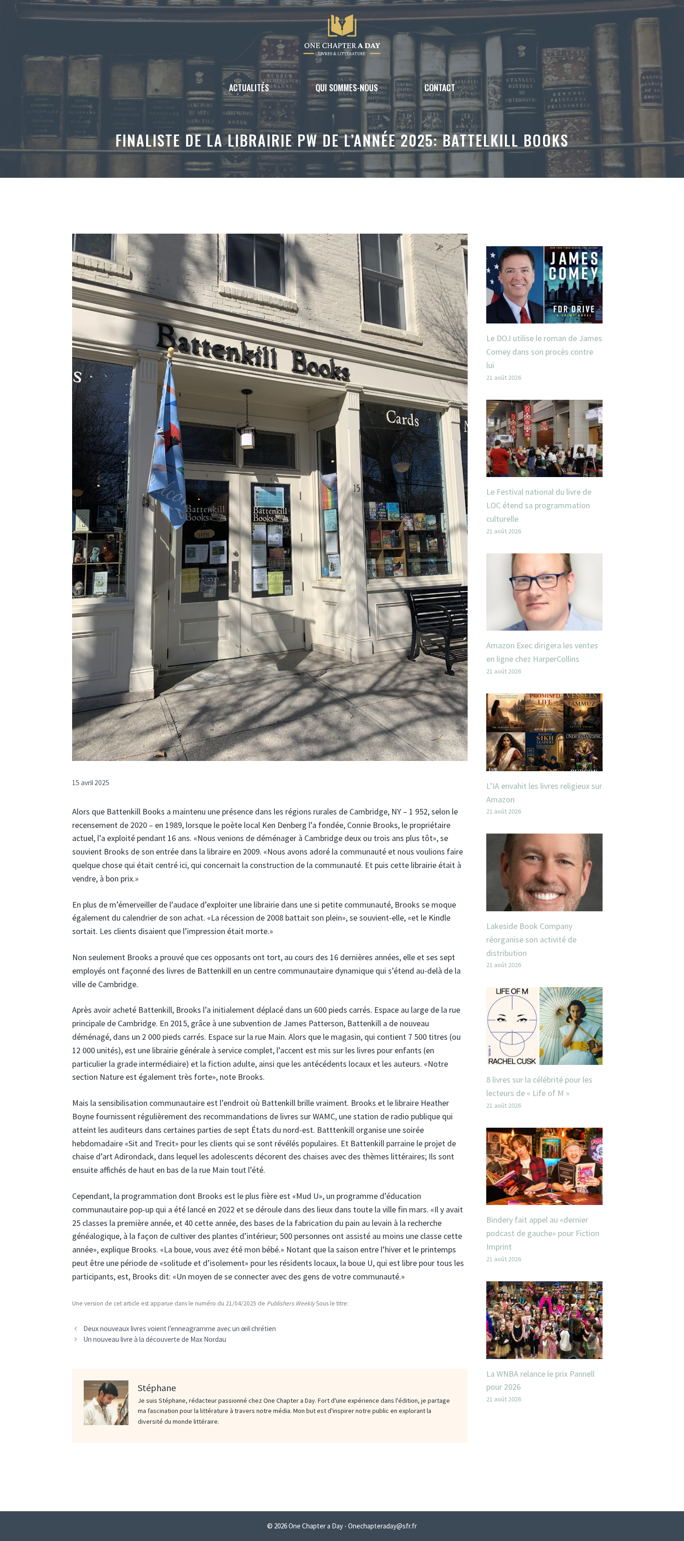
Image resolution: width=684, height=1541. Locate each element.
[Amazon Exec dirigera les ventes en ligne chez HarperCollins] (544, 624)
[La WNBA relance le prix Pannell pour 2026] (544, 1351)
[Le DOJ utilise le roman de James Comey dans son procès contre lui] (544, 316)
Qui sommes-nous (346, 87)
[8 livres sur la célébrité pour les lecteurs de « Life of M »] (544, 1057)
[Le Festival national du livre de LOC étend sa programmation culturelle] (544, 470)
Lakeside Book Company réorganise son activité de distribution (531, 939)
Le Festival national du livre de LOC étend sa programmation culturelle (538, 505)
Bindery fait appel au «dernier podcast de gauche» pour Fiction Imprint (542, 1233)
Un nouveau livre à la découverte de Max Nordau (154, 1339)
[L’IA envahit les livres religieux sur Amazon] (544, 764)
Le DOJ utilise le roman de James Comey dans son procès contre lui (544, 351)
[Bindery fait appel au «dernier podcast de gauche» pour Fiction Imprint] (544, 1198)
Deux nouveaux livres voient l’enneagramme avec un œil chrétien (179, 1328)
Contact (439, 87)
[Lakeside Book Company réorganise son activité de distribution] (544, 904)
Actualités (249, 87)
